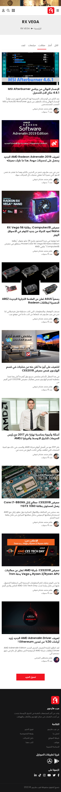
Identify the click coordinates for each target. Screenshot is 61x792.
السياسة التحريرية (52, 746)
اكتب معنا (29, 742)
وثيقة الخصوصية (26, 733)
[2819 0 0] (30, 482)
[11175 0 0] (30, 68)
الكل (56, 45)
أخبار (50, 45)
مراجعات (32, 45)
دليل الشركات (28, 738)
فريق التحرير (29, 729)
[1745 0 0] (30, 278)
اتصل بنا (56, 733)
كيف (23, 45)
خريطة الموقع (54, 738)
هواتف (56, 742)
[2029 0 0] (30, 550)
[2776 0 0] (30, 617)
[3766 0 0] (30, 136)
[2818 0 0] (30, 346)
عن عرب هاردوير (53, 729)
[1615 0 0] (30, 414)
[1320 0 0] (30, 207)
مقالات (41, 45)
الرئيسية (37, 28)
